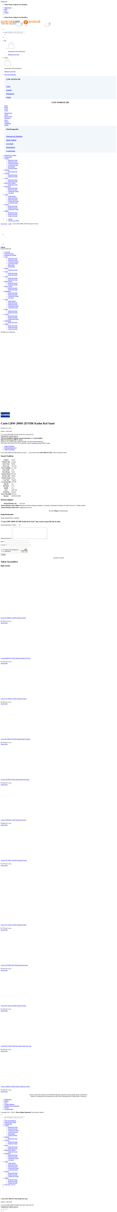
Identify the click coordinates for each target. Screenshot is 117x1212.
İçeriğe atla (4, 1)
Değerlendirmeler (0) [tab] (10, 448)
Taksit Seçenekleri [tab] (9, 449)
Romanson (10, 94)
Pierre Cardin (8, 286)
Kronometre (10, 147)
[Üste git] (1, 1114)
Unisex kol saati (12, 216)
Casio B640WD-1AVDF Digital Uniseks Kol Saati (15, 658)
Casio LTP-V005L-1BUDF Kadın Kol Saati (14, 860)
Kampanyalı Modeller (14, 136)
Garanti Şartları (8, 1109)
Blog (5, 9)
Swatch (9, 90)
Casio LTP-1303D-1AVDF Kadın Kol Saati (13, 698)
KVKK (6, 1107)
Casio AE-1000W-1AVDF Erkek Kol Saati (13, 618)
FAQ (5, 11)
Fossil (6, 271)
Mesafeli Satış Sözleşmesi (11, 1106)
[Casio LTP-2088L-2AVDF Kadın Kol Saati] (9, 234)
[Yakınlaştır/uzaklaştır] (1, 1209)
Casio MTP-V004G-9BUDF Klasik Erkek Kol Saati (16, 1046)
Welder (6, 211)
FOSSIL (6, 173)
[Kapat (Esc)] (7, 1209)
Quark (8, 97)
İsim (2, 541)
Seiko (6, 309)
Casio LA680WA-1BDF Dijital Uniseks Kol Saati (15, 1086)
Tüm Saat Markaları (10, 74)
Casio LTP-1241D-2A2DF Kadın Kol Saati (13, 1005)
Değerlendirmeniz (6, 538)
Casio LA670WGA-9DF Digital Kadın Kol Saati (15, 779)
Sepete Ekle (4, 436)
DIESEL (7, 170)
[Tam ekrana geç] (3, 1209)
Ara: (5, 32)
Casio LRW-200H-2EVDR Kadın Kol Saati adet (17, 434)
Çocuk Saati (10, 151)
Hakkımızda (7, 7)
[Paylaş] (5, 1209)
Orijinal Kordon (12, 168)
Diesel (6, 268)
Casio (8, 86)
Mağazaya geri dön (13, 54)
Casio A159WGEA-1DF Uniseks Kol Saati (13, 820)
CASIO (6, 158)
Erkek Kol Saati (12, 162)
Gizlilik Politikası (9, 1104)
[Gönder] (5, 34)
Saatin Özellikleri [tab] (9, 446)
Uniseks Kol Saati (13, 163)
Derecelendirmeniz (7, 525)
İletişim (6, 12)
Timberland (7, 321)
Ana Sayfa (4, 224)
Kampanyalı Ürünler (10, 155)
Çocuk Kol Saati (13, 165)
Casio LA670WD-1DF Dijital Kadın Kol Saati (14, 965)
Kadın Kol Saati (12, 160)
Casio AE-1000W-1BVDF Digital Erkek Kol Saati (15, 739)
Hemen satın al (13, 436)
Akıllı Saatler (11, 140)
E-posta (3, 545)
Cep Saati (9, 144)
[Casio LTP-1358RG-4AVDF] (9, 244)
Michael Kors (8, 281)
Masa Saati (11, 265)
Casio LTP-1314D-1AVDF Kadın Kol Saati (13, 925)
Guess (6, 178)
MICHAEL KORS (9, 183)
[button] (5, 40)
